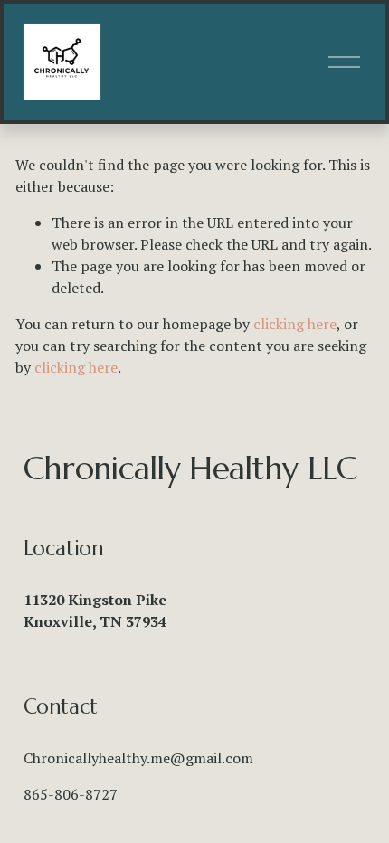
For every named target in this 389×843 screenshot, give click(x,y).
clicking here (295, 324)
